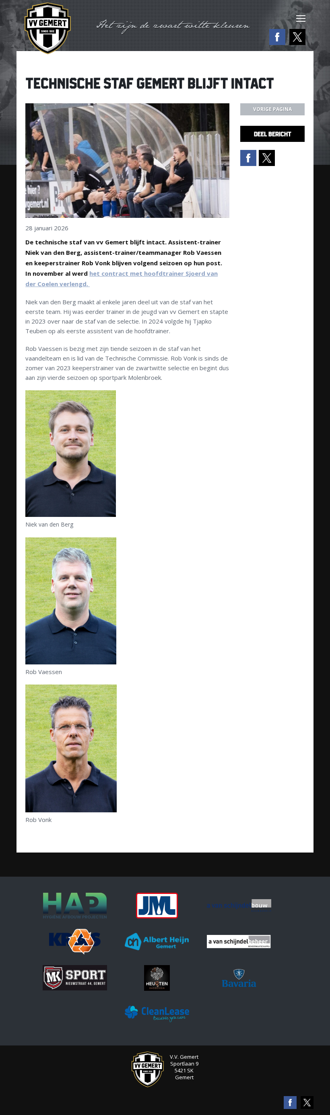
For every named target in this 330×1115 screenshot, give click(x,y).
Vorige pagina (272, 109)
